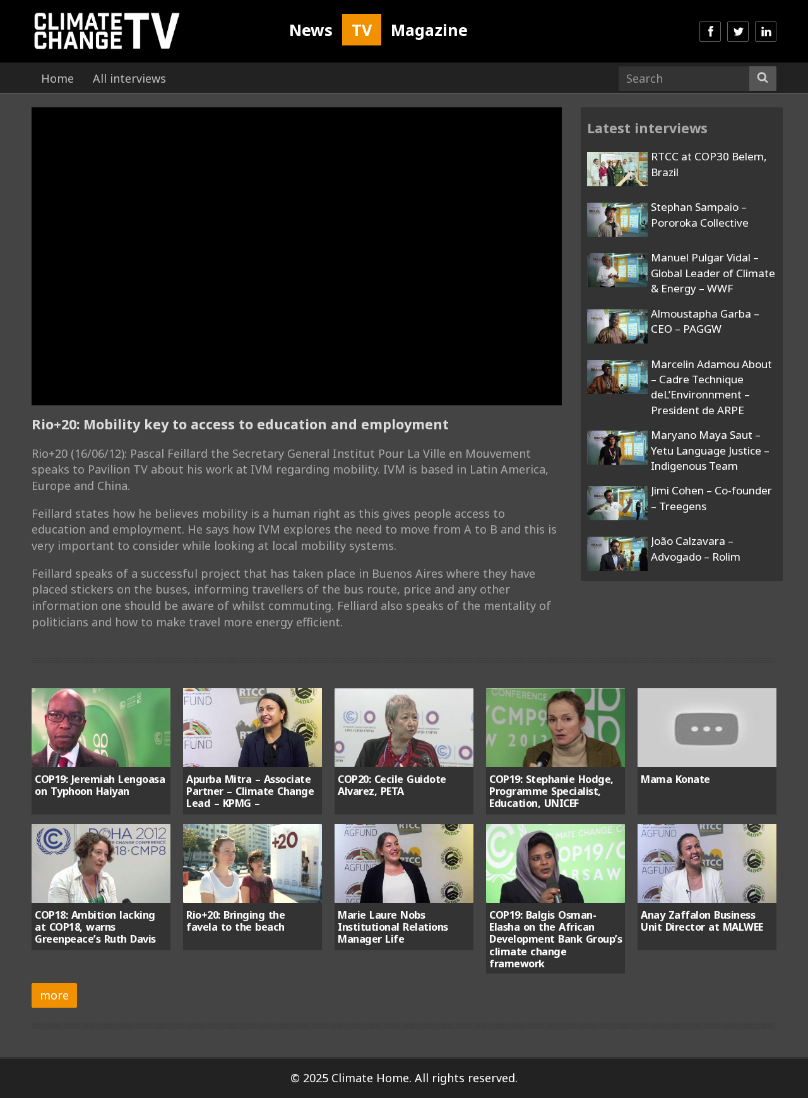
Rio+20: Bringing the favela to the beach (235, 921)
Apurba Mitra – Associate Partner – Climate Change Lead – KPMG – (250, 791)
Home (57, 78)
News (311, 29)
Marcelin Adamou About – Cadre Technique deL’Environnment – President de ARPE (711, 387)
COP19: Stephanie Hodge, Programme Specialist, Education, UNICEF (551, 791)
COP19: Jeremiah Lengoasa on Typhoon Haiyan (100, 785)
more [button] (54, 995)
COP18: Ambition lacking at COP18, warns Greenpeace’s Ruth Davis (95, 927)
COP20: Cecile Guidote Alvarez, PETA (392, 785)
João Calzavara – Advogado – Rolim (695, 548)
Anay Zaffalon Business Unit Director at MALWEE (702, 921)
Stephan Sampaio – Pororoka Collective (700, 214)
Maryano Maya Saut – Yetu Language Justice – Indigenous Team (710, 450)
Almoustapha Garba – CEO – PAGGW (705, 321)
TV (362, 29)
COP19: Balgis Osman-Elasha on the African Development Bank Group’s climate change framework (555, 939)
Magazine (429, 29)
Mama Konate (675, 779)
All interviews (129, 78)
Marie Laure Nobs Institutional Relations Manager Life (393, 927)
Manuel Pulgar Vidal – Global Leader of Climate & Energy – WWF (713, 272)
